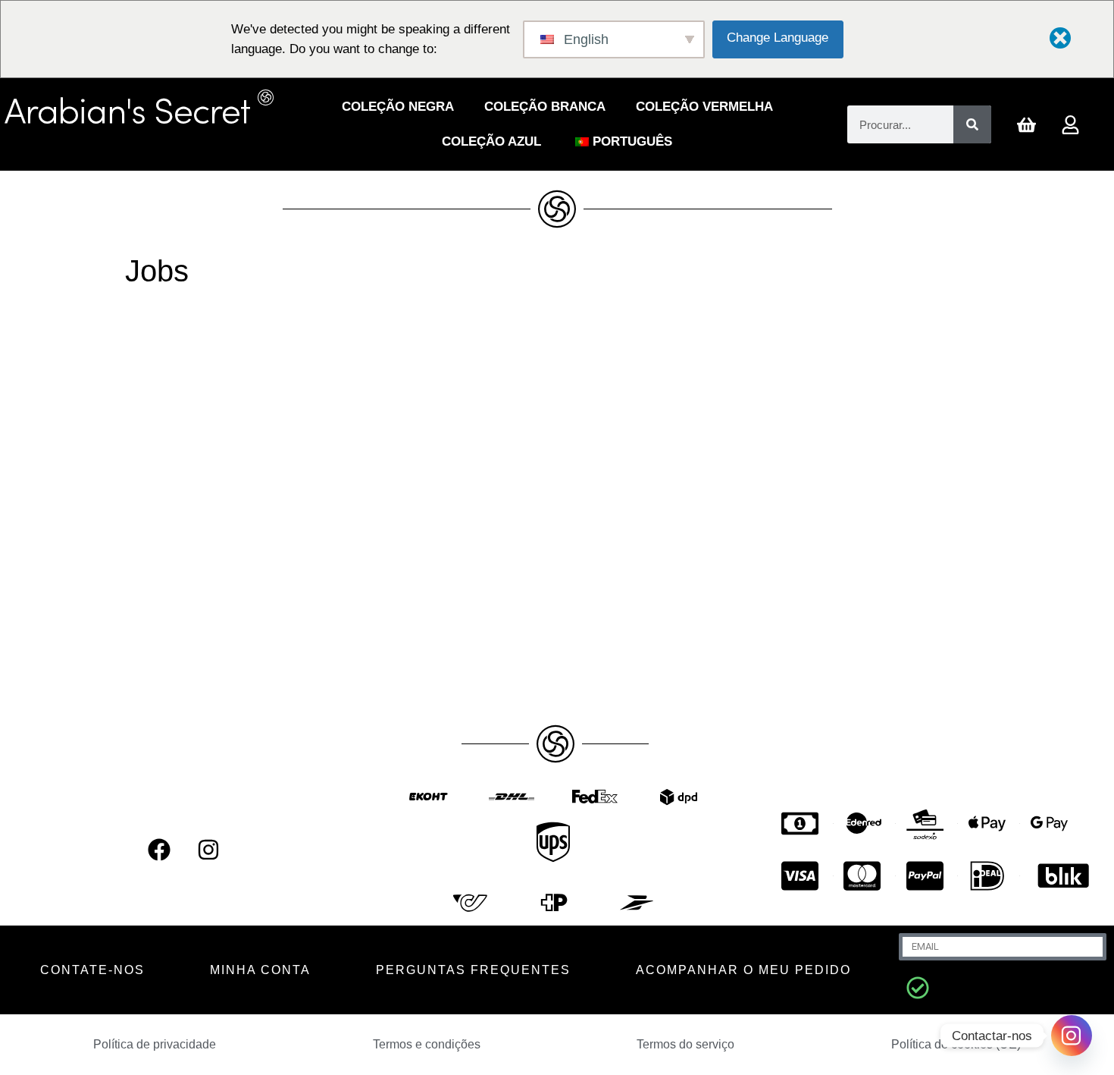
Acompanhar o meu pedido (743, 969)
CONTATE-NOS (92, 969)
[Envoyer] (917, 988)
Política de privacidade (154, 1044)
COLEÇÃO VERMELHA (704, 106)
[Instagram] (208, 849)
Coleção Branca (545, 106)
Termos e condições (426, 1044)
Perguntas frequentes (473, 969)
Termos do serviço (685, 1044)
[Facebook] (159, 849)
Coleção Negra (398, 106)
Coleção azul (491, 141)
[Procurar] (972, 124)
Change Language (777, 37)
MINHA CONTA (260, 969)
